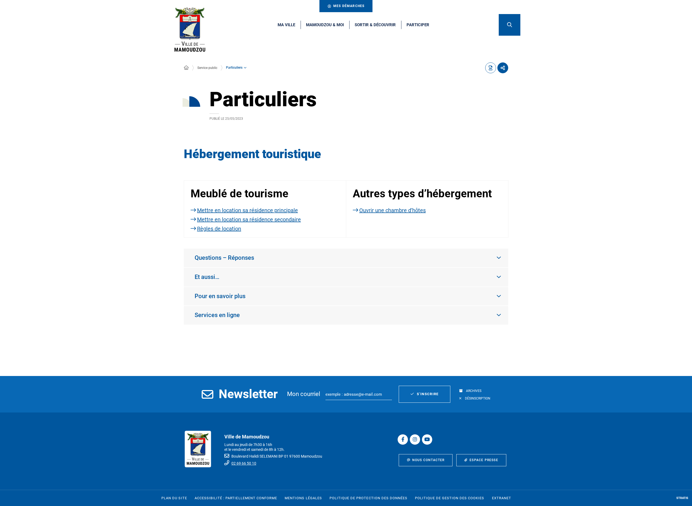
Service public (207, 68)
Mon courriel (303, 394)
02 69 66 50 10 (243, 463)
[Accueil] (186, 68)
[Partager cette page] (502, 67)
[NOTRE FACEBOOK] (402, 439)
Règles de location (219, 228)
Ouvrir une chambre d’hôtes (392, 210)
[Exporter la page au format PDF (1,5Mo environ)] (490, 67)
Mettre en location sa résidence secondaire (249, 219)
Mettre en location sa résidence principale (247, 210)
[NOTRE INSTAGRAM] (415, 439)
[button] (509, 25)
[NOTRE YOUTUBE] (427, 439)
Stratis (682, 498)
